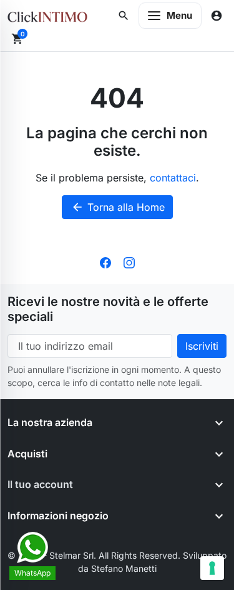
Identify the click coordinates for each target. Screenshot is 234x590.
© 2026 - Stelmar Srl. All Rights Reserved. (95, 555)
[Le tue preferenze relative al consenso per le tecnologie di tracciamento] (212, 568)
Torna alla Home (118, 207)
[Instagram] (129, 261)
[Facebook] (105, 261)
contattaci (173, 177)
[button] (124, 16)
